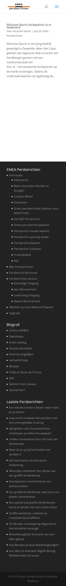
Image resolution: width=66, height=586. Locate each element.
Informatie (15, 175)
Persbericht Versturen (23, 273)
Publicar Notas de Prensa (25, 372)
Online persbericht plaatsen (31, 225)
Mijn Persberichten (21, 267)
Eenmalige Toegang (26, 283)
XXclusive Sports (22, 31)
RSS (16, 261)
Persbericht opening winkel (31, 237)
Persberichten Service (23, 279)
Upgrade (14, 313)
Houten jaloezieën (20, 348)
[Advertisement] (33, 119)
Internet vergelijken (21, 354)
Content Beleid (23, 196)
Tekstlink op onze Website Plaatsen (31, 307)
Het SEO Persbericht (27, 219)
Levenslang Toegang (26, 295)
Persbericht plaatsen (27, 243)
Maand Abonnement (27, 301)
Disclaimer (20, 202)
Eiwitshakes (16, 336)
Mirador (14, 366)
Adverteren (21, 180)
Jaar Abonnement (25, 289)
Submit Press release (22, 384)
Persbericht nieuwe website (31, 231)
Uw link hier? (17, 390)
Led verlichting (18, 360)
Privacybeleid (22, 255)
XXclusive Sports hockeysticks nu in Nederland (29, 26)
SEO (11, 378)
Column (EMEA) (18, 330)
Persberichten (15, 35)
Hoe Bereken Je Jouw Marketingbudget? (34, 545)
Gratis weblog (18, 342)
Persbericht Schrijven (27, 249)
